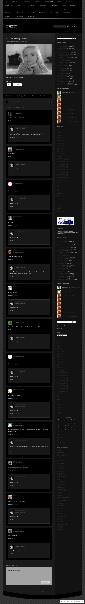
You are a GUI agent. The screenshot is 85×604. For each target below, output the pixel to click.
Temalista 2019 (72, 5)
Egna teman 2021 (67, 9)
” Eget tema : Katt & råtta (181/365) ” (64, 84)
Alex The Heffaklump (61, 476)
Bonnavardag (60, 503)
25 (77, 427)
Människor (8, 96)
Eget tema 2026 (60, 154)
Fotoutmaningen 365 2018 (62, 166)
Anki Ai (15, 355)
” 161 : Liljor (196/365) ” (62, 60)
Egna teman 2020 (21, 9)
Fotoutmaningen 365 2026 (62, 179)
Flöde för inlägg (60, 209)
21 (65, 427)
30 (71, 429)
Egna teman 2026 (20, 16)
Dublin (58, 134)
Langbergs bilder (60, 460)
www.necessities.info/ (61, 481)
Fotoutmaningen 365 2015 (22, 95)
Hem (6, 1)
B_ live (58, 479)
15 (68, 425)
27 (61, 429)
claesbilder (15, 461)
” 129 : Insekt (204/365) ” (62, 46)
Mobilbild (59, 191)
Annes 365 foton (60, 521)
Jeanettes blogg (60, 452)
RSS (78, 26)
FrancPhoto (59, 513)
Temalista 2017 (19, 5)
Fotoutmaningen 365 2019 (62, 167)
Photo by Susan (60, 511)
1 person (16, 121)
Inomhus (29, 95)
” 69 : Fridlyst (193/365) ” (62, 65)
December (59, 132)
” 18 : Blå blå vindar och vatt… (71, 117)
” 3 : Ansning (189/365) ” (62, 71)
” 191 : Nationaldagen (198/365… (72, 105)
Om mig (59, 1)
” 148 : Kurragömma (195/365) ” (63, 62)
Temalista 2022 (43, 9)
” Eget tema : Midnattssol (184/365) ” (64, 274)
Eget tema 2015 (60, 137)
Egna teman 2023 (31, 12)
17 (74, 425)
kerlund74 (15, 286)
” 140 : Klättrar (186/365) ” (62, 76)
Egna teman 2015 (49, 1)
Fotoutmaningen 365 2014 (62, 159)
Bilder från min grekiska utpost (63, 497)
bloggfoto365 (11, 26)
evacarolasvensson (14, 41)
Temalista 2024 (42, 12)
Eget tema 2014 (60, 135)
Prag (58, 196)
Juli (58, 183)
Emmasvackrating (60, 482)
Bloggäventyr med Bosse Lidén (63, 506)
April (58, 129)
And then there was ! (61, 514)
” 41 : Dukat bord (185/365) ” (63, 78)
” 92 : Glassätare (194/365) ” (63, 63)
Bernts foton (59, 461)
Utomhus (59, 412)
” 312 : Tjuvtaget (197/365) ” (62, 59)
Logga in (59, 208)
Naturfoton (59, 518)
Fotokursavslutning (61, 158)
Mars (58, 190)
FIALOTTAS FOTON (61, 455)
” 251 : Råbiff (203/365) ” (62, 48)
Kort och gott (16, 423)
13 (61, 425)
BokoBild (59, 458)
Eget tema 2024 (60, 151)
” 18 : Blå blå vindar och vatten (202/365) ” (65, 49)
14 (65, 425)
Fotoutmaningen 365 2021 (62, 171)
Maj (58, 188)
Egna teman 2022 (55, 9)
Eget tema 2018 (60, 142)
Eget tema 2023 (60, 150)
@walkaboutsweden (61, 489)
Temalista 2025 (8, 16)
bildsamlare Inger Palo (61, 490)
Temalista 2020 (32, 9)
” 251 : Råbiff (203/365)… (70, 113)
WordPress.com (60, 213)
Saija (58, 477)
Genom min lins (60, 469)
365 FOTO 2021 (60, 468)
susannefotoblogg (17, 112)
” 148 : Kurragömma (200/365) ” (63, 54)
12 (58, 425)
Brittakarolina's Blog (61, 484)
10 (74, 423)
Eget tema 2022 (60, 148)
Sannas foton (60, 508)
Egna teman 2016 (26, 1)
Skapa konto (59, 206)
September (59, 198)
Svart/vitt (12, 96)
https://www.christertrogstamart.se (64, 500)
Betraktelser (59, 492)
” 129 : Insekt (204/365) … (70, 109)
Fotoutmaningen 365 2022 (62, 172)
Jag (63, 101)
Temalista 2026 (31, 16)
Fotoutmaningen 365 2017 (62, 164)
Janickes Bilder (60, 495)
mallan (14, 321)
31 (74, 429)
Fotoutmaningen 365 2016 (62, 163)
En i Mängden (60, 474)
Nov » (61, 431)
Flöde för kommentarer (61, 211)
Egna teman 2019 (9, 9)
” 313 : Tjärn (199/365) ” (62, 55)
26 (58, 429)
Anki (14, 495)
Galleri (63, 5)
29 (68, 429)
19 (58, 427)
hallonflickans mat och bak (62, 524)
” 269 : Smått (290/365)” (14, 101)
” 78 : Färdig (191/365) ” (62, 68)
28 (65, 429)
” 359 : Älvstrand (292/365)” (42, 101)
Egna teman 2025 (66, 12)
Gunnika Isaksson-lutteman (62, 510)
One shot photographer (62, 473)
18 (77, 425)
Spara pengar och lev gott (62, 465)
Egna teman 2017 (31, 5)
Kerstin (15, 182)
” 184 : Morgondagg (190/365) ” (63, 70)
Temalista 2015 (37, 1)
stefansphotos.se (60, 526)
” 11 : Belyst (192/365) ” (62, 67)
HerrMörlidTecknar (61, 466)
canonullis (15, 529)
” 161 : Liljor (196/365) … (70, 101)
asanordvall (16, 250)
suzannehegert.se (60, 487)
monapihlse (59, 457)
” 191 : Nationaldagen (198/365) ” (63, 57)
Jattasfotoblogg (60, 471)
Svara (9, 123)
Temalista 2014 (8, 5)
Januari (58, 182)
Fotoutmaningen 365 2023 (62, 174)
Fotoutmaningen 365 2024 (62, 175)
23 (71, 427)
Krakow (58, 187)
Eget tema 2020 (60, 145)
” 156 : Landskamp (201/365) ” (63, 52)
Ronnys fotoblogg (60, 453)
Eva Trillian (15, 147)
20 (61, 427)
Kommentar (45, 582)
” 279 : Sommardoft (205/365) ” (63, 45)
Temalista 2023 (19, 12)
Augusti (58, 130)
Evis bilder (59, 502)
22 (68, 427)
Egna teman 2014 (69, 1)
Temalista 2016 (14, 1)
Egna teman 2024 (54, 12)
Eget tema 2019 (60, 143)
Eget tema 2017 (60, 140)
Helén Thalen (60, 529)
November (59, 193)
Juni (58, 185)
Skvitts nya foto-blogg (61, 516)
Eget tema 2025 (60, 153)
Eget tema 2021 (60, 146)
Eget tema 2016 (60, 138)
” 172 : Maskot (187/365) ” (62, 75)
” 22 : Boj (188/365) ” (61, 73)
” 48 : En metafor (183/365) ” (63, 81)
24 (74, 427)
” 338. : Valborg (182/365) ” (62, 83)
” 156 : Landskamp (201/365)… (71, 121)
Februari (59, 156)
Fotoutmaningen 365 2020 (62, 169)
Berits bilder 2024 (60, 463)
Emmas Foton (60, 498)
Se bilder (59, 450)
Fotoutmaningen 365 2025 (62, 177)
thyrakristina (16, 216)
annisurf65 (64, 96)
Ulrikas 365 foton (60, 527)
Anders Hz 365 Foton (61, 523)
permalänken (21, 96)
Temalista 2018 (54, 5)
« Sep (58, 431)
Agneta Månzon (17, 389)
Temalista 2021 (8, 12)
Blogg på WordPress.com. (46, 591)
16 (71, 425)
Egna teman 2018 (43, 5)
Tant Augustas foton (61, 505)
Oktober (33, 95)
